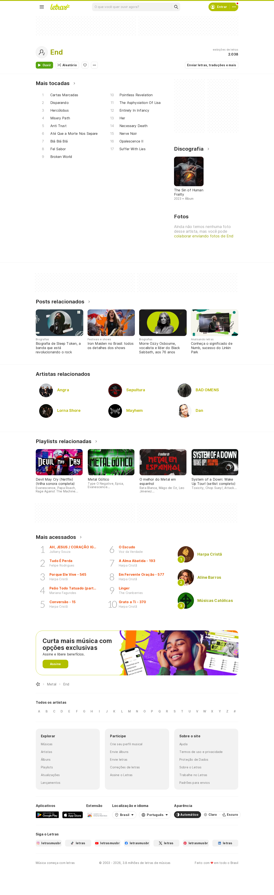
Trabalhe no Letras (193, 775)
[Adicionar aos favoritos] (85, 65)
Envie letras (118, 759)
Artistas (46, 752)
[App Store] (72, 814)
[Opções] (94, 65)
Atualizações (50, 775)
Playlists (47, 767)
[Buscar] (176, 7)
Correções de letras (125, 767)
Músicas (47, 744)
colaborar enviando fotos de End (203, 236)
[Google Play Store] (47, 814)
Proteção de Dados (193, 759)
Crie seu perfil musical (126, 744)
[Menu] (42, 7)
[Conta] (234, 7)
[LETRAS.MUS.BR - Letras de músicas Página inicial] (60, 7)
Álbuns (46, 759)
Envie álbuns (119, 752)
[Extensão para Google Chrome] (97, 814)
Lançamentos (50, 782)
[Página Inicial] (38, 684)
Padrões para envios (194, 782)
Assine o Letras (121, 775)
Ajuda (183, 744)
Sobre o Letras (190, 767)
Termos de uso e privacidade (201, 752)
